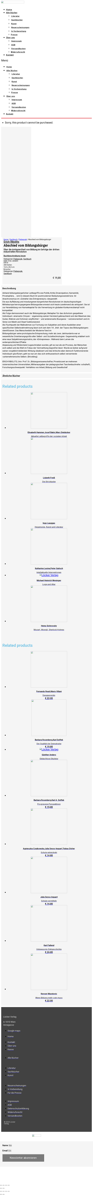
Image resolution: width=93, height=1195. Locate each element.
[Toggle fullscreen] (6, 1185)
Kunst (14, 24)
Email (5, 1150)
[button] (30, 60)
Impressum (16, 41)
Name (5, 1145)
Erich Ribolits (11, 241)
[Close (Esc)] (1, 1185)
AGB (13, 45)
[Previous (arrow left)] (1, 1188)
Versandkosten (18, 49)
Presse (14, 35)
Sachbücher (17, 20)
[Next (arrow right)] (3, 1188)
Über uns (10, 37)
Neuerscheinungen (20, 27)
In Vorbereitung (18, 31)
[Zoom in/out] (9, 1185)
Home (9, 9)
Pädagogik (23, 239)
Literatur (15, 16)
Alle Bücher (11, 12)
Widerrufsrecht (18, 52)
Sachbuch (13, 239)
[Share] (3, 1185)
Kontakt (10, 55)
